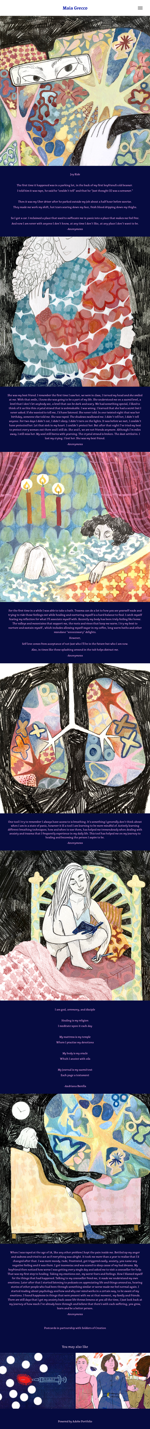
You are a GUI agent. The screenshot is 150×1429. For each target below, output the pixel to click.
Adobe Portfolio (82, 1421)
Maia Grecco (75, 8)
